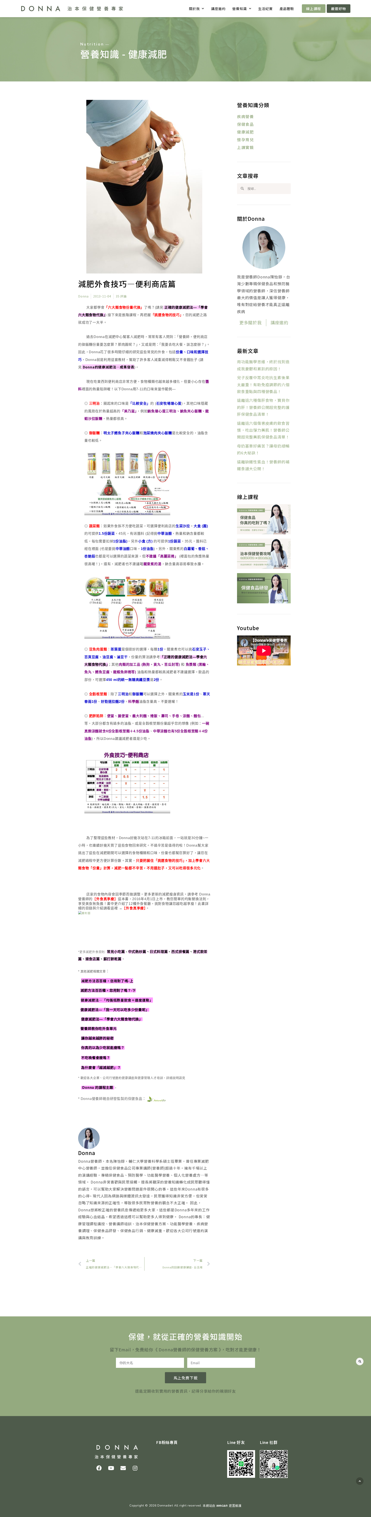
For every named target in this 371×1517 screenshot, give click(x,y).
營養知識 (239, 8)
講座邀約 (218, 8)
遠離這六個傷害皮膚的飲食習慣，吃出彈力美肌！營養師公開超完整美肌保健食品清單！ (263, 430)
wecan (222, 1505)
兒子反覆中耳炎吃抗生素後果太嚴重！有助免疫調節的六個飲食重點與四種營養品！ (263, 384)
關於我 (194, 8)
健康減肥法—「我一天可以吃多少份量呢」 (115, 1010)
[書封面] (84, 913)
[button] (359, 1361)
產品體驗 (287, 8)
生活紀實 (265, 8)
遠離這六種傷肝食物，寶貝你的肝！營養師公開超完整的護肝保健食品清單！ (263, 407)
